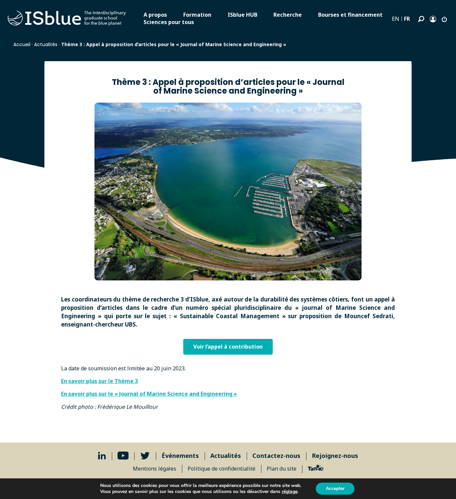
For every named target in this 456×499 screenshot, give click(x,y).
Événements (180, 456)
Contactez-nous (276, 456)
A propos (155, 14)
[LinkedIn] (101, 455)
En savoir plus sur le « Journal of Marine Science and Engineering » (149, 393)
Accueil (21, 44)
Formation (197, 14)
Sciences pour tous (169, 22)
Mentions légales (154, 468)
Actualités (45, 44)
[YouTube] (123, 455)
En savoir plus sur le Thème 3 (99, 381)
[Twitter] (145, 455)
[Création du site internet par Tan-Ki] (315, 468)
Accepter (335, 488)
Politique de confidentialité (221, 468)
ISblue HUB (242, 14)
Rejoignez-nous (335, 456)
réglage (289, 492)
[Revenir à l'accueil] (67, 18)
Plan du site (281, 468)
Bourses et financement (350, 14)
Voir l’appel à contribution (228, 346)
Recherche (287, 14)
